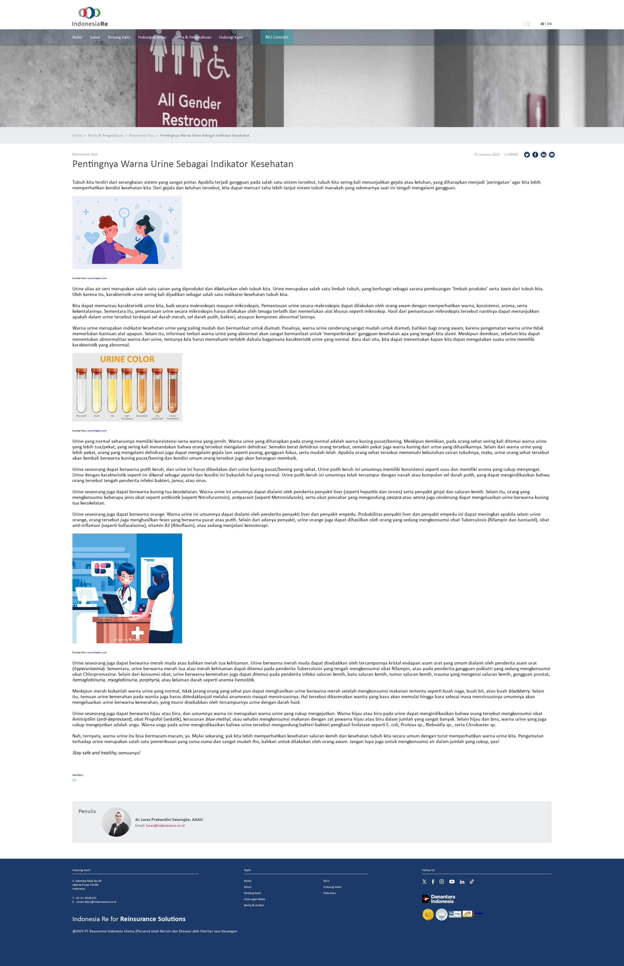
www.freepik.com (97, 278)
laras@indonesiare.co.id (165, 825)
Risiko (77, 37)
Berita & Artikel (254, 905)
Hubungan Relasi (152, 37)
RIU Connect (276, 37)
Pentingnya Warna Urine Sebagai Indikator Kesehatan (205, 135)
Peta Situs (329, 893)
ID (542, 23)
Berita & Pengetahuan (192, 37)
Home (77, 135)
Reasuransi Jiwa (141, 135)
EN (549, 23)
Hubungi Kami (231, 37)
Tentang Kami (119, 37)
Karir (326, 881)
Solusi (95, 37)
